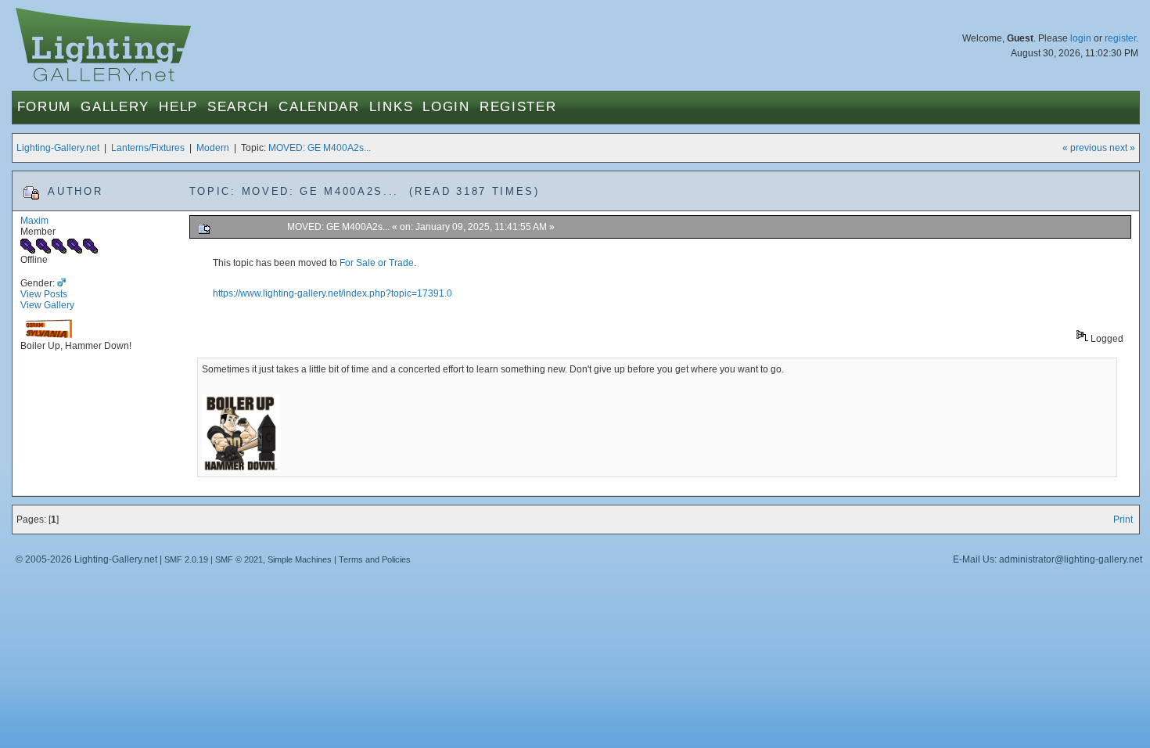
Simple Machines (300, 559)
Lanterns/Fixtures (148, 147)
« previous (1084, 147)
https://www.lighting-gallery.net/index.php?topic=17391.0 (332, 293)
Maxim (34, 220)
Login (446, 106)
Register (518, 106)
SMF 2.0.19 (186, 559)
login (1080, 38)
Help (178, 106)
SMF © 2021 (239, 559)
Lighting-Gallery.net (57, 147)
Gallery (115, 106)
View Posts (43, 294)
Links (391, 106)
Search (238, 106)
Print (1123, 519)
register (1120, 38)
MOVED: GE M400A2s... (319, 147)
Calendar (319, 106)
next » (1122, 147)
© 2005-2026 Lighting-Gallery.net (86, 559)
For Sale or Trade (377, 262)
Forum (44, 106)
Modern (212, 147)
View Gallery (47, 305)
